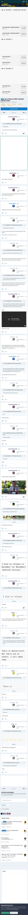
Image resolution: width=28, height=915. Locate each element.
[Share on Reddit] (6, 814)
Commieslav (16, 123)
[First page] (1, 113)
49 (16, 724)
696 (18, 203)
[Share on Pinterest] (10, 814)
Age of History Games (14, 909)
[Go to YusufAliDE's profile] (25, 822)
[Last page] (26, 113)
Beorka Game (13, 173)
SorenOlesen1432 (17, 275)
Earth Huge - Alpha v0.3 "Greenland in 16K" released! (12, 854)
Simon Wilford (18, 250)
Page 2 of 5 (14, 112)
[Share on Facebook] (3, 814)
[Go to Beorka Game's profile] (13, 175)
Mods (15, 102)
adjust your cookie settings (12, 908)
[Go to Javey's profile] (13, 615)
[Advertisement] (14, 151)
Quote (6, 133)
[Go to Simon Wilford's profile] (13, 206)
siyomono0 (5, 831)
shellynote (4, 848)
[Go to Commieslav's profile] (13, 504)
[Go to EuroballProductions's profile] (25, 838)
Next (24, 112)
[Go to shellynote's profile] (25, 846)
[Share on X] (1, 814)
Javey (12, 612)
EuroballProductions (6, 839)
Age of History (6, 5)
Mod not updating (5, 837)
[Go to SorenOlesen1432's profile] (13, 119)
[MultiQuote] (3, 133)
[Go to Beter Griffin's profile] (25, 855)
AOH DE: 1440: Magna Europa (12, 830)
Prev (4, 112)
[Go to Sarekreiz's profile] (13, 220)
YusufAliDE (5, 824)
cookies (8, 906)
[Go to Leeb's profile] (13, 726)
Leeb (16, 762)
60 (19, 116)
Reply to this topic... (7, 800)
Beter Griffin (5, 857)
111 (17, 218)
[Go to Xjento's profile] (25, 831)
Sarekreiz (3, 102)
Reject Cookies (14, 912)
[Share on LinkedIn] (8, 814)
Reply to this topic (14, 108)
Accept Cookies (6, 912)
